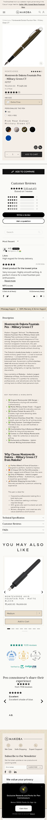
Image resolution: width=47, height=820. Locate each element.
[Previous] (5, 46)
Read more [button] (10, 281)
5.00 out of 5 (30, 188)
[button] (36, 71)
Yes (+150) (12, 115)
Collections (7, 20)
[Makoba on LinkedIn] (15, 772)
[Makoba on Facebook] (5, 772)
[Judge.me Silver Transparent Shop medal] (24, 656)
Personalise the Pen (15, 108)
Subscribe (33, 767)
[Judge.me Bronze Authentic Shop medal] (36, 656)
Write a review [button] (23, 215)
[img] (9, 264)
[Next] (41, 46)
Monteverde (11, 71)
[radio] (8, 129)
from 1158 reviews (23, 687)
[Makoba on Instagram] (10, 772)
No (9, 112)
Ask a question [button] (23, 221)
